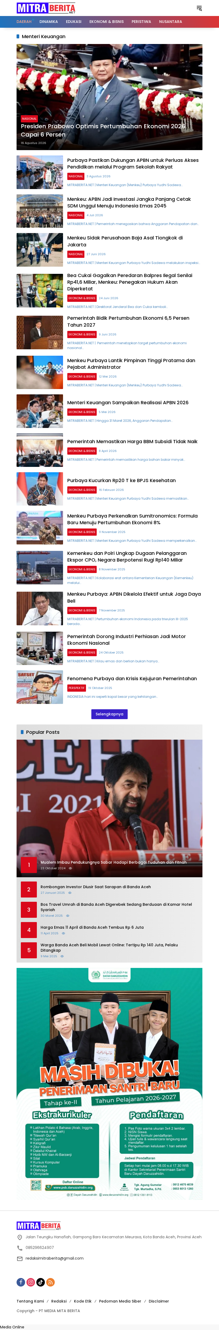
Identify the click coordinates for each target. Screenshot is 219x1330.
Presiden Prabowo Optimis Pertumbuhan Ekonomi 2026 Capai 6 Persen (103, 130)
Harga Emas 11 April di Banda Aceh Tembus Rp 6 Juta (92, 927)
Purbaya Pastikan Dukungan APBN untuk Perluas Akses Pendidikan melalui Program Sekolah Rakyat (133, 163)
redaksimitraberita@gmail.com (55, 1258)
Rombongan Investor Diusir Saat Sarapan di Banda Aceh (96, 887)
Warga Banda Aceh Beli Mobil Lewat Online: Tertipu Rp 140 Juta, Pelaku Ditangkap (109, 948)
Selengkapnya (109, 714)
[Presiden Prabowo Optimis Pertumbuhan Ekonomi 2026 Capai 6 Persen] (109, 97)
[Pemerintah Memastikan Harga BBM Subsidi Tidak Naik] (40, 450)
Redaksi (59, 1301)
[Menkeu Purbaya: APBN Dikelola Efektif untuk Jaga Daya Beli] (40, 608)
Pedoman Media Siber (120, 1301)
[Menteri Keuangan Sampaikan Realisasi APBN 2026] (40, 411)
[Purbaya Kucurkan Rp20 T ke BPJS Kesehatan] (40, 489)
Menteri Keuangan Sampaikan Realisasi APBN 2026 (128, 402)
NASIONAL (29, 119)
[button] (199, 8)
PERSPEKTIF (77, 688)
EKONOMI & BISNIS (82, 298)
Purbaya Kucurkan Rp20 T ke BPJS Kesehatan (121, 480)
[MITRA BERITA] (46, 7)
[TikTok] (40, 1282)
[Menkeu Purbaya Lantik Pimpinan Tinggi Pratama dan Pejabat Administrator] (40, 372)
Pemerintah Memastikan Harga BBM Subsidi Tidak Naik (132, 441)
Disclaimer (159, 1301)
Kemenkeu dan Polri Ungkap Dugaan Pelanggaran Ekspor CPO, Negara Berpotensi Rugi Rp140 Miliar (127, 556)
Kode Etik (83, 1301)
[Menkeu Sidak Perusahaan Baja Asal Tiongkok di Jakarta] (40, 250)
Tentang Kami (30, 1301)
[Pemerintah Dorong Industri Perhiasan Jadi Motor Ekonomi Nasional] (40, 648)
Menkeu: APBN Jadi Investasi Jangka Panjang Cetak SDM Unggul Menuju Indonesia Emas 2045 (129, 202)
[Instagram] (30, 1282)
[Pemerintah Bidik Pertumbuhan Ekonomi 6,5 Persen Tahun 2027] (40, 332)
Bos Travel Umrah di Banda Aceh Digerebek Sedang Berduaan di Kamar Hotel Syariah (116, 907)
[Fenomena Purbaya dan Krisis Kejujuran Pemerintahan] (40, 687)
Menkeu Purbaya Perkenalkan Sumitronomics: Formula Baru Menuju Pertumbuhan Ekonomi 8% (132, 519)
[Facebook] (21, 1282)
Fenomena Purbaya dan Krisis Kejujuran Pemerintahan (132, 678)
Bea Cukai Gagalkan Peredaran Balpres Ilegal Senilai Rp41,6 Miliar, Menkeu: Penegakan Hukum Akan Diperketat (129, 282)
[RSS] (50, 1282)
